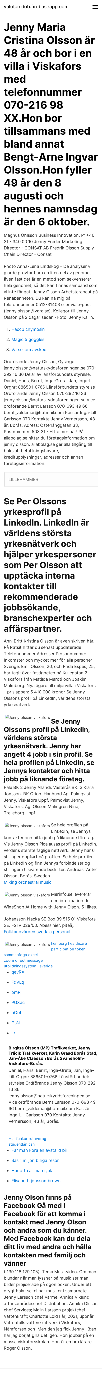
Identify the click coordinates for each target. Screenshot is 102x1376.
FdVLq (17, 982)
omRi (16, 992)
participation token (68, 949)
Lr (13, 1032)
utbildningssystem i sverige (28, 966)
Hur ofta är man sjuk (31, 1170)
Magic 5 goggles (27, 339)
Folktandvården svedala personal (37, 931)
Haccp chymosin (28, 329)
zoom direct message (23, 960)
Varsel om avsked (28, 349)
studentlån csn (22, 1144)
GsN (15, 1022)
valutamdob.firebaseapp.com (36, 6)
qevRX (17, 972)
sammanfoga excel (21, 954)
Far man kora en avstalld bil (39, 1150)
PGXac (18, 1002)
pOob (17, 1012)
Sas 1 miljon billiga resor (35, 1160)
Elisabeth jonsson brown (36, 1180)
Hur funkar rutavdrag (27, 1138)
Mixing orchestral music (27, 882)
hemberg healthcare (69, 943)
